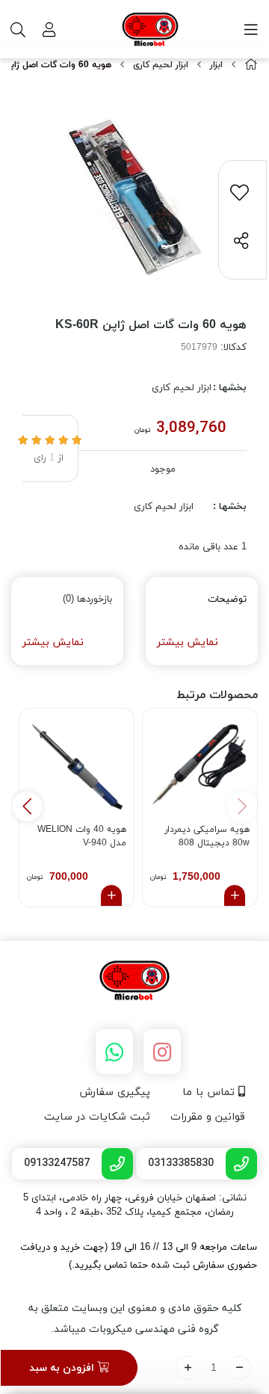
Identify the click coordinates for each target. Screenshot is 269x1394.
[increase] (187, 1368)
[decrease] (239, 1368)
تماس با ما (210, 1092)
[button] (27, 806)
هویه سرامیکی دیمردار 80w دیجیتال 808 (207, 836)
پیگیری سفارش (114, 1092)
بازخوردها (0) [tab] (87, 599)
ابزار (216, 65)
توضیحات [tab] (227, 599)
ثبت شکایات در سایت (97, 1117)
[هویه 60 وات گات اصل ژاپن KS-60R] (134, 981)
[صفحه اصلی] (251, 65)
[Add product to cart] (234, 895)
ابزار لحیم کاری (160, 65)
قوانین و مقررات (207, 1117)
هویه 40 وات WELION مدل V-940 (81, 836)
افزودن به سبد (63, 1368)
